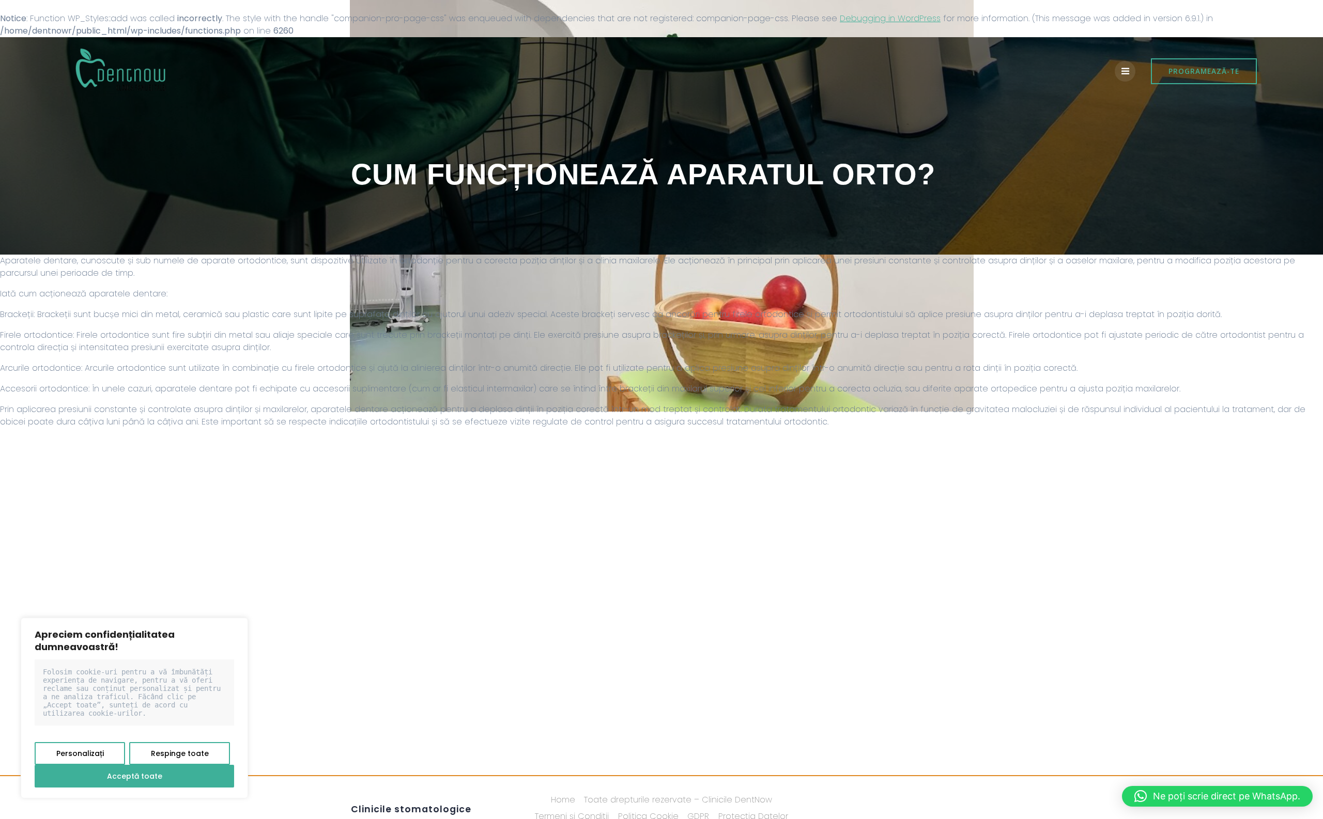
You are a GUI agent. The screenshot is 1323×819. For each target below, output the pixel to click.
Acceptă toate (134, 776)
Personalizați (80, 753)
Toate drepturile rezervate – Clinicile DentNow (678, 800)
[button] (1217, 796)
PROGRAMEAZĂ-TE (1203, 71)
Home (563, 800)
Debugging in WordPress (890, 18)
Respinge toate (180, 753)
